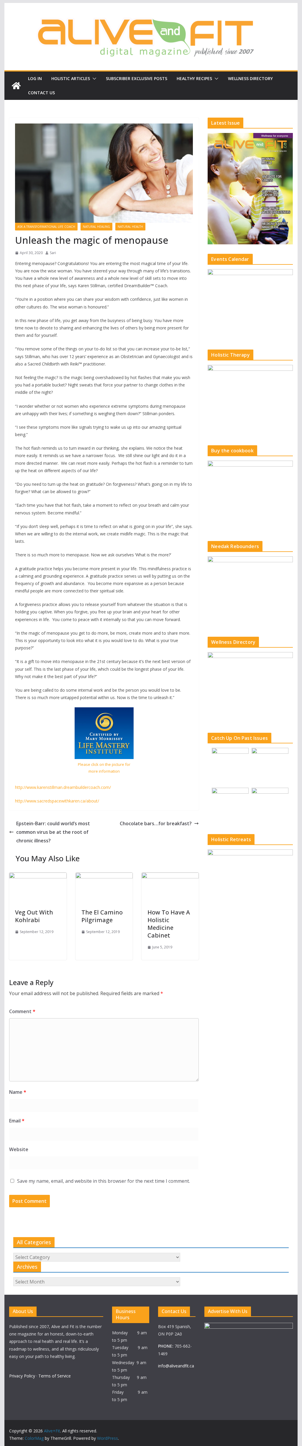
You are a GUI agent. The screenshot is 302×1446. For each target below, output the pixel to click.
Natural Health (130, 227)
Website (18, 1149)
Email (16, 1120)
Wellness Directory (250, 78)
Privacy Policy (22, 1376)
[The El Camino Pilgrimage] (104, 876)
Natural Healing (96, 227)
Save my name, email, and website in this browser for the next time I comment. (103, 1181)
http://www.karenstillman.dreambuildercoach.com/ (63, 787)
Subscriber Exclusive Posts (136, 78)
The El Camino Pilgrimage (102, 916)
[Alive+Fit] (16, 86)
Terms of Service (54, 1376)
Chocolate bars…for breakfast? (156, 823)
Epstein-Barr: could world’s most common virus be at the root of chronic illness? (53, 832)
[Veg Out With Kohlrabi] (37, 876)
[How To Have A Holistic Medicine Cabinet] (170, 876)
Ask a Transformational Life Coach (46, 227)
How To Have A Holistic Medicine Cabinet (168, 923)
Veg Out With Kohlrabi (34, 916)
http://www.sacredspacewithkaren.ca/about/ (57, 801)
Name (17, 1092)
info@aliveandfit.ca (176, 1366)
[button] (93, 78)
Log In (35, 78)
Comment (22, 1011)
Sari (53, 252)
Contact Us (41, 92)
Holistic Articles (70, 78)
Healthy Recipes (194, 78)
